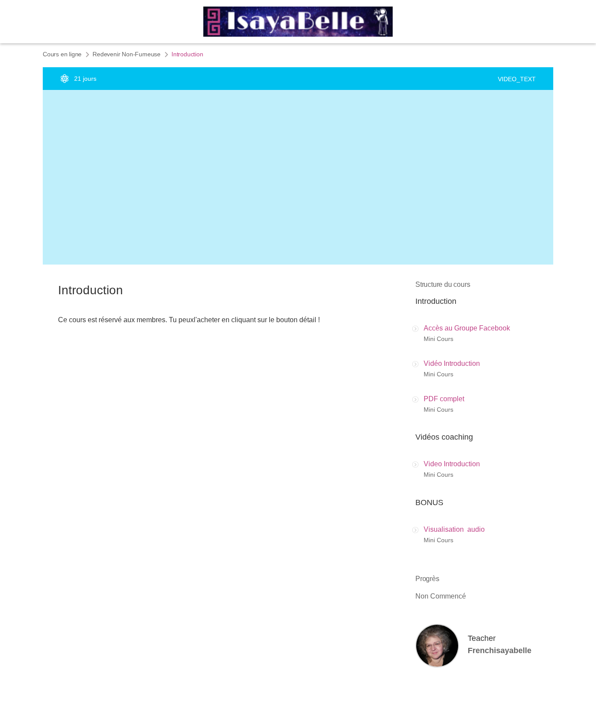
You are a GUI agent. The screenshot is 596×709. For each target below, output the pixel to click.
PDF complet (444, 399)
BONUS (429, 502)
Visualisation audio (454, 529)
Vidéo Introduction (452, 363)
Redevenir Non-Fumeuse (126, 54)
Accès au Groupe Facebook (467, 328)
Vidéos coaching (444, 437)
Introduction (435, 301)
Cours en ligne (62, 54)
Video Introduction (452, 464)
